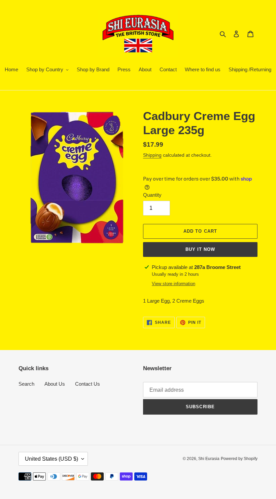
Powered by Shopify (239, 458)
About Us (54, 384)
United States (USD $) (51, 459)
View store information (173, 283)
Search (26, 384)
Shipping (152, 155)
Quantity (152, 195)
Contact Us (87, 384)
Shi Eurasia (208, 458)
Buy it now (200, 249)
